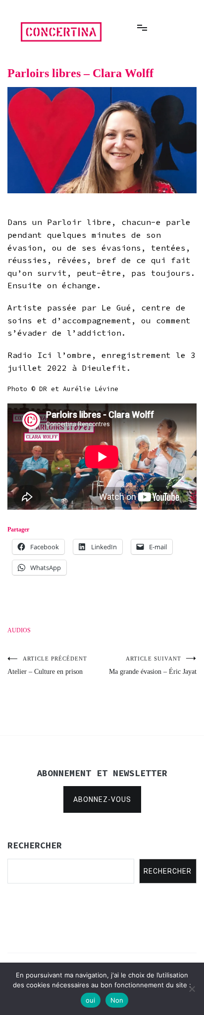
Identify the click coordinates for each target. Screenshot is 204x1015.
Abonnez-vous (102, 799)
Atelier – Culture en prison (47, 665)
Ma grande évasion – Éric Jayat (153, 665)
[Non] (192, 989)
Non (117, 1000)
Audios (19, 630)
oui (91, 1000)
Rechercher (168, 871)
